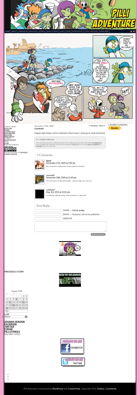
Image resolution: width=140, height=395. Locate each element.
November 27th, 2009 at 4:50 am (60, 163)
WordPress (57, 389)
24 (7, 308)
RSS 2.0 (75, 144)
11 (10, 302)
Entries (100, 389)
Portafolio (77, 31)
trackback (39, 146)
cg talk (6, 143)
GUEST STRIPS (52, 31)
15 (23, 302)
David (48, 161)
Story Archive (90, 31)
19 (13, 305)
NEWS (68, 31)
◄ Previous (93, 126)
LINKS (62, 31)
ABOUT (14, 31)
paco (52, 139)
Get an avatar (78, 210)
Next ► (102, 126)
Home (7, 31)
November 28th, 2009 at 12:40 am (61, 177)
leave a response (93, 144)
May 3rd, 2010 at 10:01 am (58, 192)
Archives (33, 31)
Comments (111, 389)
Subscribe (104, 31)
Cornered (38, 128)
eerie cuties (8, 135)
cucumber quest (9, 131)
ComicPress (74, 389)
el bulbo (6, 130)
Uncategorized (97, 143)
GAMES (42, 31)
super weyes (8, 146)
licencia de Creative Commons (15, 153)
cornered (42, 139)
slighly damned (9, 136)
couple (48, 139)
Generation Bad (9, 133)
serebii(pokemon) (10, 140)
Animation (23, 31)
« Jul (6, 314)
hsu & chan (8, 128)
